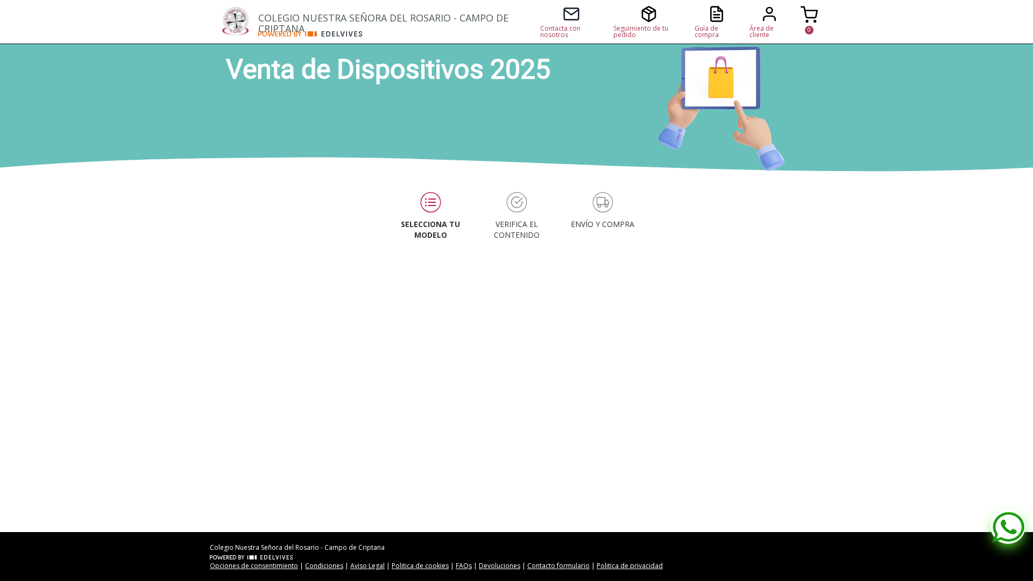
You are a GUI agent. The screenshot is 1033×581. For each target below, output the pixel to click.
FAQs (464, 565)
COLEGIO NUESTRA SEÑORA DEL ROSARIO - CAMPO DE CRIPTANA (383, 21)
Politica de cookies (420, 565)
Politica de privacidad (630, 565)
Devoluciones (499, 565)
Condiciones (324, 565)
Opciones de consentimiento (254, 565)
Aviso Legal (367, 565)
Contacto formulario (558, 565)
